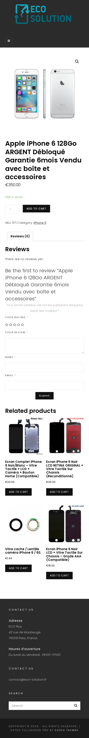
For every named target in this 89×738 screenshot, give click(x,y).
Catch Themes (66, 730)
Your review (16, 332)
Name (10, 357)
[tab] (20, 236)
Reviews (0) (20, 236)
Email (10, 375)
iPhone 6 (40, 222)
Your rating (16, 317)
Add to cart (36, 208)
